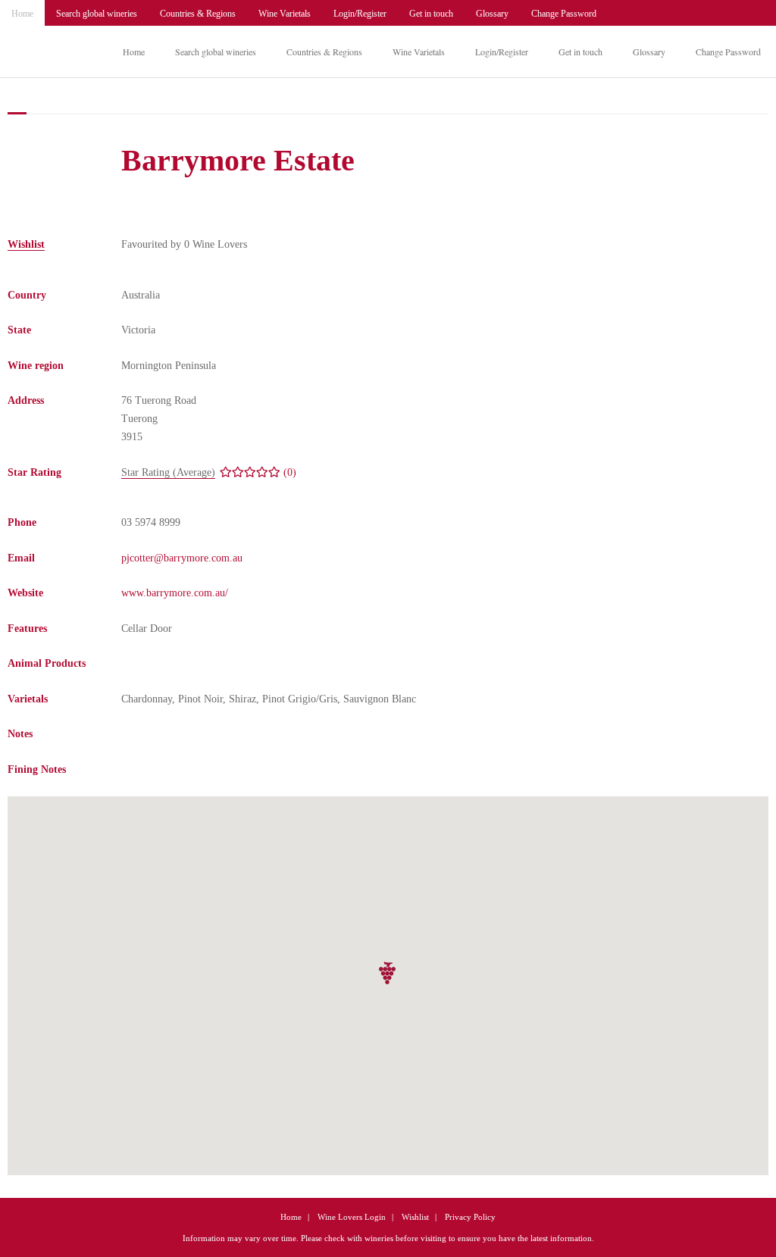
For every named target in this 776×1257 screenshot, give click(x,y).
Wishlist (415, 1216)
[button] (388, 973)
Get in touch (431, 13)
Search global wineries (96, 13)
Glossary (492, 13)
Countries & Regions (198, 13)
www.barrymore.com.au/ (174, 593)
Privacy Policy (470, 1216)
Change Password (563, 13)
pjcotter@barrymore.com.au (181, 558)
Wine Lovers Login (352, 1216)
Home (22, 13)
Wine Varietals (284, 13)
